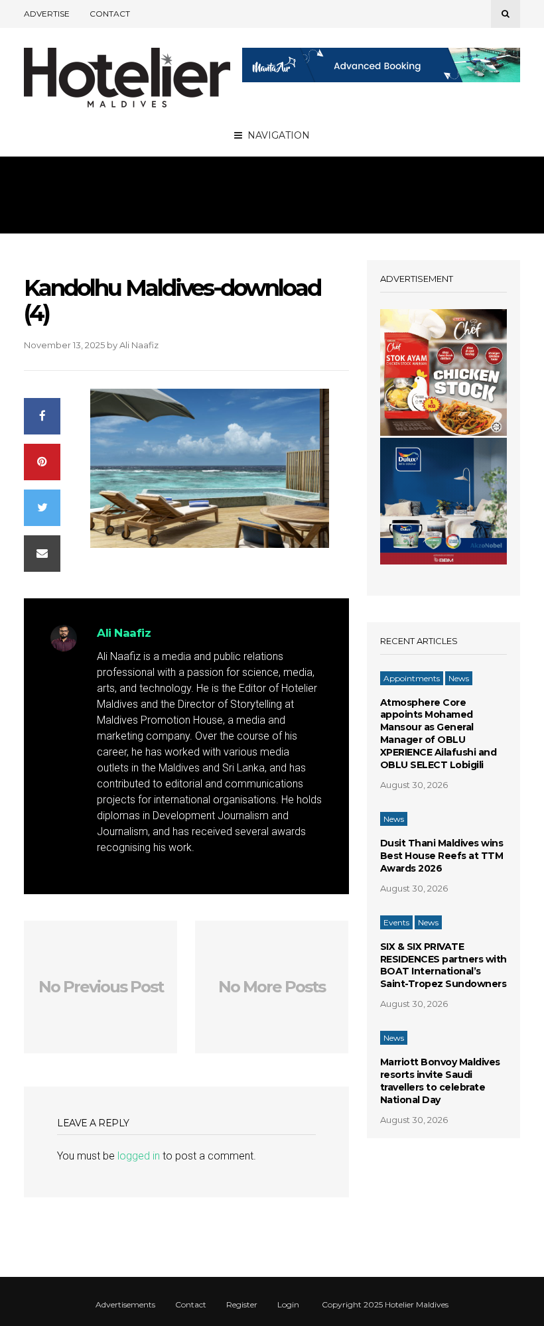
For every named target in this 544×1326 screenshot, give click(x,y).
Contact (110, 14)
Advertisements (125, 1305)
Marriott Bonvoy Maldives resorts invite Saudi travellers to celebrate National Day (440, 1081)
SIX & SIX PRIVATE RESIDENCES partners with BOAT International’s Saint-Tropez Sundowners (443, 965)
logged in (138, 1156)
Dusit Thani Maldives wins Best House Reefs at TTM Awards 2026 (442, 855)
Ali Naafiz (139, 345)
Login (288, 1305)
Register (241, 1305)
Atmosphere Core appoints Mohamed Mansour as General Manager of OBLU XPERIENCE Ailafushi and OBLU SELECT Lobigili (438, 733)
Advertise (47, 14)
